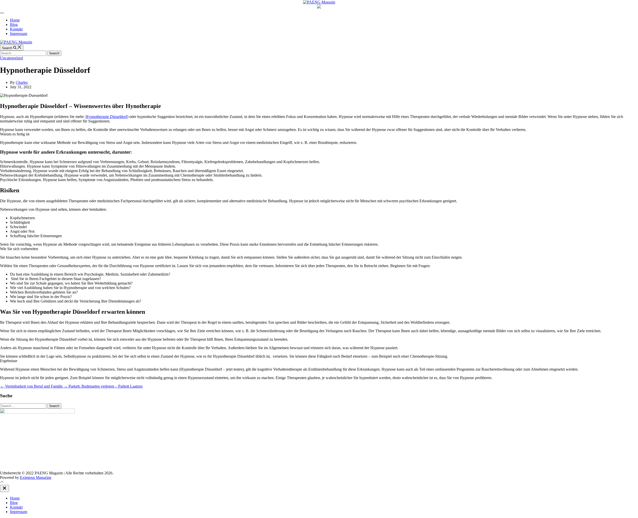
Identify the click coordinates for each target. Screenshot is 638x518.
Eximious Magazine (35, 477)
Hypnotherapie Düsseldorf (106, 116)
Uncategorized (11, 58)
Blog (14, 24)
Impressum (18, 33)
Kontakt (16, 29)
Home (15, 20)
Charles (22, 82)
